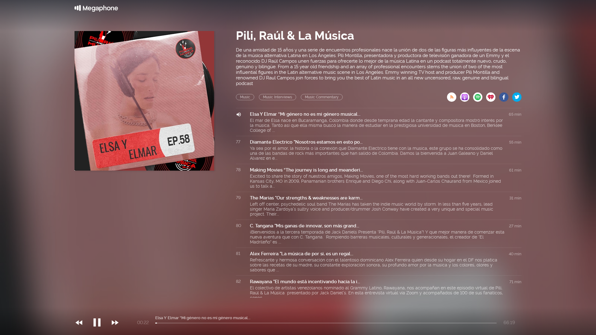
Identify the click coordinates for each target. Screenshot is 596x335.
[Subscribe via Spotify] (479, 95)
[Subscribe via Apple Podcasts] (466, 95)
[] (100, 310)
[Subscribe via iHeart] (492, 95)
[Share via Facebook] (505, 95)
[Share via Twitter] (517, 95)
